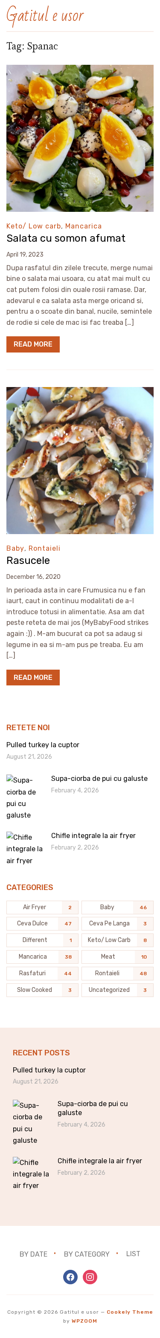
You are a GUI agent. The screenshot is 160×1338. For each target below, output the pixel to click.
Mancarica (83, 226)
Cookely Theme (130, 1312)
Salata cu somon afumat (65, 238)
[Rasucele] (80, 393)
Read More (33, 344)
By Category (87, 1254)
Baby (15, 548)
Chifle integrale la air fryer (93, 836)
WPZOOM (84, 1321)
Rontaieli (45, 548)
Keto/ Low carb (33, 226)
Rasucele (28, 560)
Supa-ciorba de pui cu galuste (99, 778)
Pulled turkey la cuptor (42, 745)
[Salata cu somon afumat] (80, 70)
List (133, 1254)
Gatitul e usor (45, 15)
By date (33, 1254)
